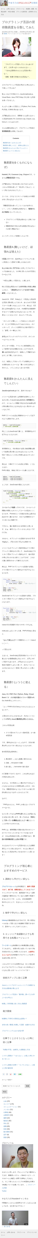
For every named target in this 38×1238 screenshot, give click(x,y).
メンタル (7, 1109)
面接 (5, 1137)
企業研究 (7, 1115)
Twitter (4, 1191)
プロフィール (20, 9)
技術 (5, 33)
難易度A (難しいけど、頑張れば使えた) (16, 145)
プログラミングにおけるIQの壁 (13, 1031)
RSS (4, 1092)
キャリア (7, 1104)
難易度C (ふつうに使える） (12, 151)
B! (15, 1074)
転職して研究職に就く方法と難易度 (14, 1003)
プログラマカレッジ (9, 886)
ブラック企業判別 (21, 11)
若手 (5, 1134)
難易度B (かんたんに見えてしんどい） (15, 148)
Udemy (4, 920)
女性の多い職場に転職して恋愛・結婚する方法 (18, 1025)
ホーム (3, 9)
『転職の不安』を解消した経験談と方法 (16, 1049)
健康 (5, 1118)
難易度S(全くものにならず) (12, 143)
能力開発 (7, 1132)
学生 (5, 1123)
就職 (5, 1126)
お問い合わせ (11, 9)
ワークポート (6, 945)
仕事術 (6, 1112)
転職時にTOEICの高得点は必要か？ (14, 1018)
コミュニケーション (11, 1107)
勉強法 (6, 1121)
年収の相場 (11, 11)
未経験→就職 (30, 9)
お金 (5, 1101)
